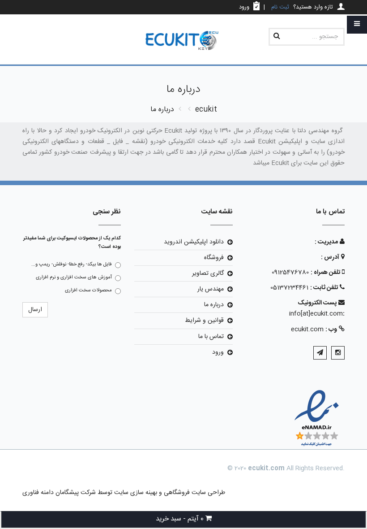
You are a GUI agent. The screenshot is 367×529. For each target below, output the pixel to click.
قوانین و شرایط (204, 320)
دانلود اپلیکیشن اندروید (194, 242)
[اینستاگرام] (338, 353)
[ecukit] (183, 41)
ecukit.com (307, 329)
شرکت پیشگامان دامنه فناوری (59, 492)
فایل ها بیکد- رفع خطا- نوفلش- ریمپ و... (71, 264)
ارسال (35, 309)
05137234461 (289, 287)
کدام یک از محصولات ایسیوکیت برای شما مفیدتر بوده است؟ (72, 242)
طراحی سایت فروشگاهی (193, 492)
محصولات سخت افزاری (88, 290)
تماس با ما (211, 336)
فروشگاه (214, 257)
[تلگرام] (320, 353)
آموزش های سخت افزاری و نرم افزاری (74, 277)
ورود (218, 352)
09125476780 (290, 272)
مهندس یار (210, 289)
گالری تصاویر (208, 273)
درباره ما (214, 304)
